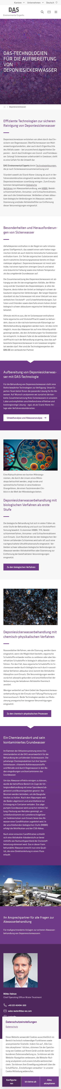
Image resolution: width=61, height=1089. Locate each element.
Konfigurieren (11, 1081)
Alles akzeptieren (49, 1081)
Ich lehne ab (30, 1081)
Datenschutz (12, 1026)
